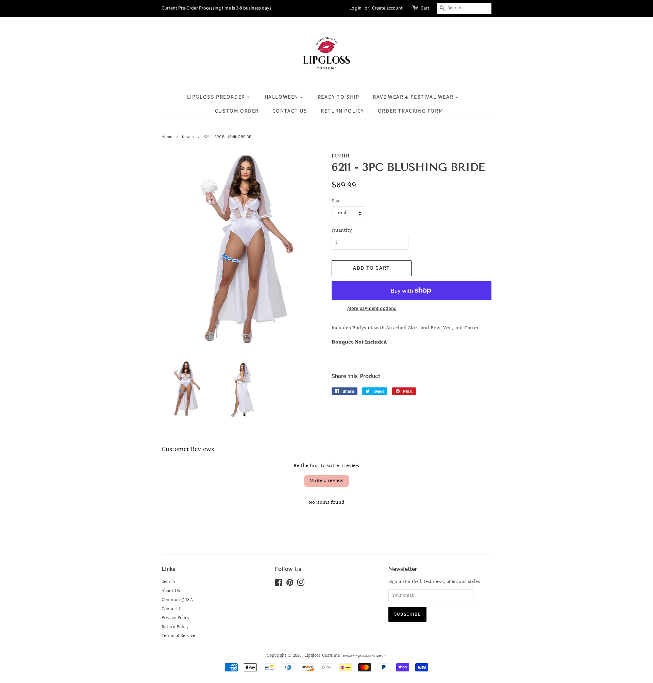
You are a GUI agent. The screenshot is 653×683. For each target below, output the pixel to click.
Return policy (342, 111)
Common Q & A (177, 600)
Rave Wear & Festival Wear (414, 97)
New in (188, 137)
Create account (387, 8)
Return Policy (175, 627)
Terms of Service (178, 636)
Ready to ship (338, 97)
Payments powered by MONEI (364, 656)
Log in (355, 8)
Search (168, 582)
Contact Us (289, 111)
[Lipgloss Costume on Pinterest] (290, 584)
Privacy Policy (175, 618)
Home (167, 137)
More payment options (371, 309)
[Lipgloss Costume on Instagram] (300, 584)
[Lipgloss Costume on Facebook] (279, 584)
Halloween (282, 97)
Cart (425, 8)
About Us (171, 591)
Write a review (327, 481)
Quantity (342, 230)
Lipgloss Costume (322, 656)
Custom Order (237, 111)
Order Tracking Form (410, 111)
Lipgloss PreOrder (217, 97)
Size (336, 201)
